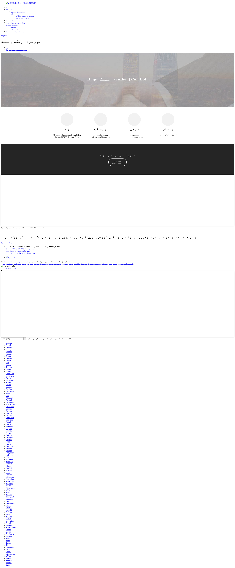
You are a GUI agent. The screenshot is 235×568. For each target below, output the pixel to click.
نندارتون (16, 29)
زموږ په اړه (12, 25)
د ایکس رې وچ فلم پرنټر (34, 264)
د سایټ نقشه (9, 261)
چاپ (12, 14)
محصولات (9, 9)
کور (8, 7)
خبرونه (9, 20)
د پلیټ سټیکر (22, 18)
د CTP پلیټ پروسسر (25, 16)
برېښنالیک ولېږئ (10, 268)
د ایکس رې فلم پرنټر (11, 264)
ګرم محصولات (22, 261)
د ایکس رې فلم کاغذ (84, 264)
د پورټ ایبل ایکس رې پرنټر (60, 264)
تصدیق (14, 27)
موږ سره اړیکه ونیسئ (16, 31)
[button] (117, 162)
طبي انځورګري (18, 12)
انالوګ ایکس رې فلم (123, 264)
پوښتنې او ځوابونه (15, 22)
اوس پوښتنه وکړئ (9, 242)
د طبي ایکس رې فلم (103, 264)
